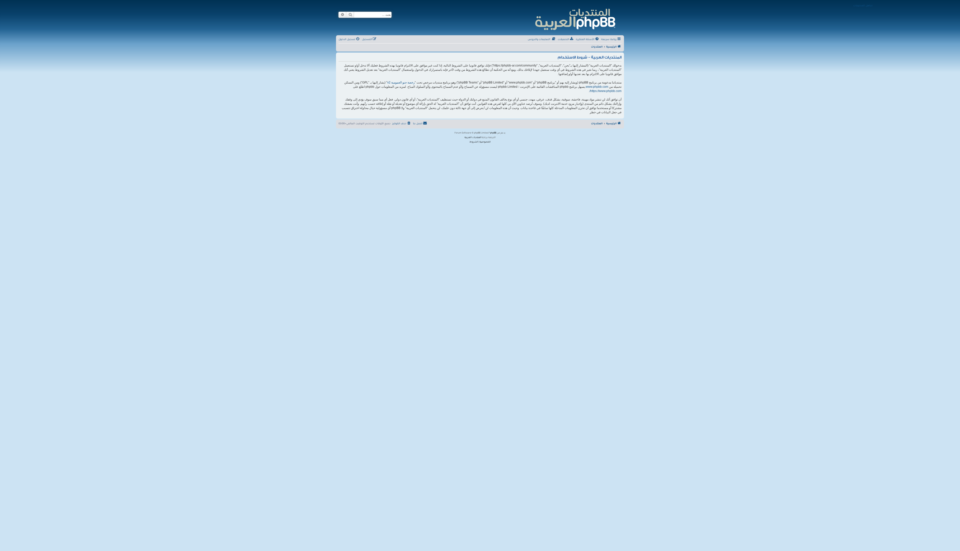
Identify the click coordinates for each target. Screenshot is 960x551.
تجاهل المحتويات (862, 5)
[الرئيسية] (575, 18)
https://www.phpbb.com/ (606, 91)
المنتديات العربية (472, 137)
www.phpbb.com (597, 86)
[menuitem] (588, 40)
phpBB (493, 133)
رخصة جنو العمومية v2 (401, 82)
